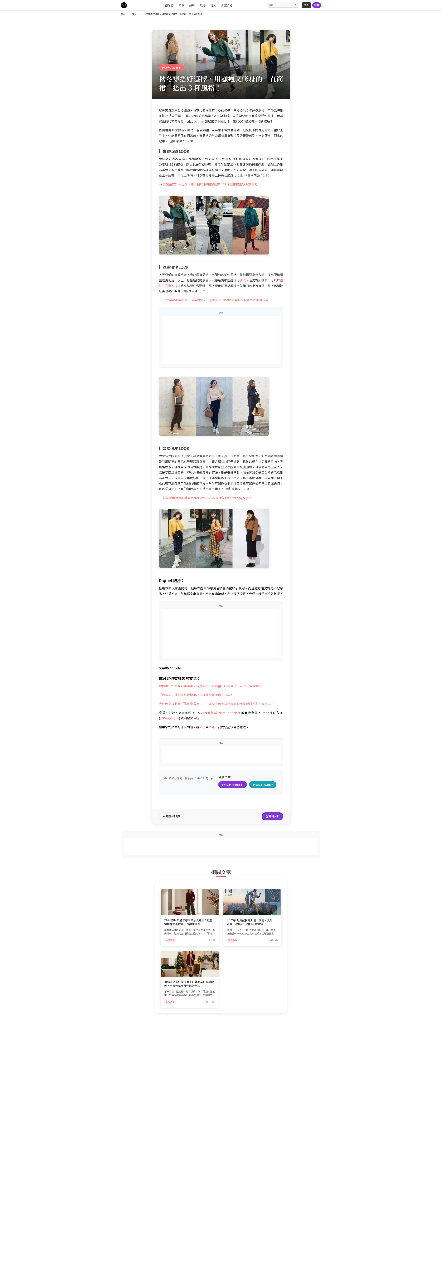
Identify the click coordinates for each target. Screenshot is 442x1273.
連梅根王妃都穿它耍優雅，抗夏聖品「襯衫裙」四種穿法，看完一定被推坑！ (212, 686)
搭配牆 (169, 5)
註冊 (316, 5)
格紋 (224, 461)
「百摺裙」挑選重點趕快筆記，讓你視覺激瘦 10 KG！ (196, 695)
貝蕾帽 (182, 478)
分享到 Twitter (264, 784)
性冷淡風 (239, 280)
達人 (213, 5)
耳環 (168, 285)
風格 (202, 5)
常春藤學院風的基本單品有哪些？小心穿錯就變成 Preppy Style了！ (209, 498)
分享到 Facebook (233, 784)
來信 (202, 727)
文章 (181, 5)
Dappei (199, 121)
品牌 (192, 5)
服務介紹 (226, 5)
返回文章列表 (172, 816)
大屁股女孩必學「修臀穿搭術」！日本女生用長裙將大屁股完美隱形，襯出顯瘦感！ (216, 704)
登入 (306, 5)
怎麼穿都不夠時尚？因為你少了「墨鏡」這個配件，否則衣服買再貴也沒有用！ (217, 300)
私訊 (212, 727)
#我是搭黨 (210, 713)
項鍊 (177, 285)
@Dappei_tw (169, 718)
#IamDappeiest (229, 713)
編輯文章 (273, 816)
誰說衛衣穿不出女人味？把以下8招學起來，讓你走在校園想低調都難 (210, 184)
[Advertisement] (221, 340)
